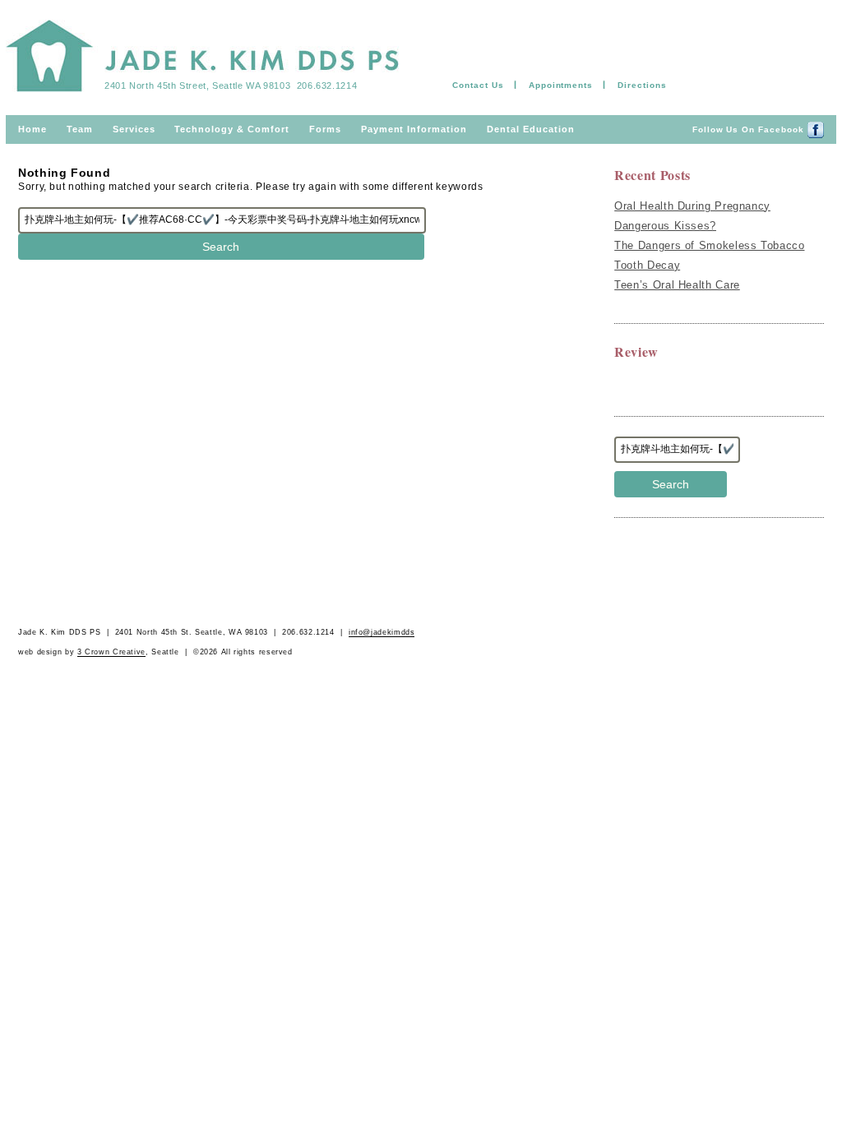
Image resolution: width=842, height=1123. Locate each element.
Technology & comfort (231, 129)
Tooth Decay (647, 265)
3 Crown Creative (111, 652)
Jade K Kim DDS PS (202, 59)
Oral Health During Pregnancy (692, 206)
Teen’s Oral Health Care (677, 285)
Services (134, 129)
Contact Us (478, 85)
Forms (325, 129)
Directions (642, 85)
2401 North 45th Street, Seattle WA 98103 (197, 85)
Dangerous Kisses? (665, 226)
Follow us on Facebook (749, 129)
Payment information (414, 129)
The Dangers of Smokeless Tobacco (709, 245)
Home (32, 129)
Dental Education (530, 129)
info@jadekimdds (382, 632)
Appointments (561, 85)
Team (80, 129)
